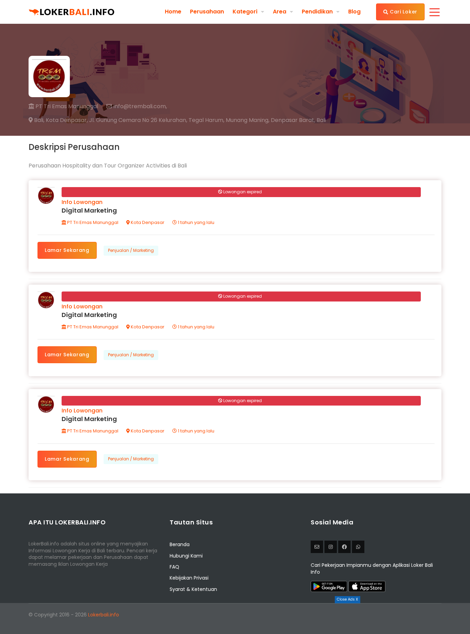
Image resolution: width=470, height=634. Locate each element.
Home (173, 12)
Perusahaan (207, 12)
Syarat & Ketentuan (193, 589)
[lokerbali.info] (344, 547)
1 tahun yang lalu (195, 222)
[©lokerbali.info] (330, 547)
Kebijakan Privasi (189, 577)
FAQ (174, 566)
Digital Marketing (89, 210)
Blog (354, 12)
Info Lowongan (82, 202)
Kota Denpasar (147, 222)
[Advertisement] (235, 618)
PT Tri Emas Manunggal (66, 106)
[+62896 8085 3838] (358, 547)
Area (279, 12)
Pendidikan (317, 12)
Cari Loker (402, 11)
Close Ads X (347, 599)
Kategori (245, 12)
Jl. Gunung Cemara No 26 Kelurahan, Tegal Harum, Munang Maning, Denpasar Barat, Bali (207, 120)
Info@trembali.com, (139, 106)
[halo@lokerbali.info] (317, 547)
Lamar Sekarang (67, 250)
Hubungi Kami (186, 555)
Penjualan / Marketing (131, 250)
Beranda (180, 544)
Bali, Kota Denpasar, (60, 120)
